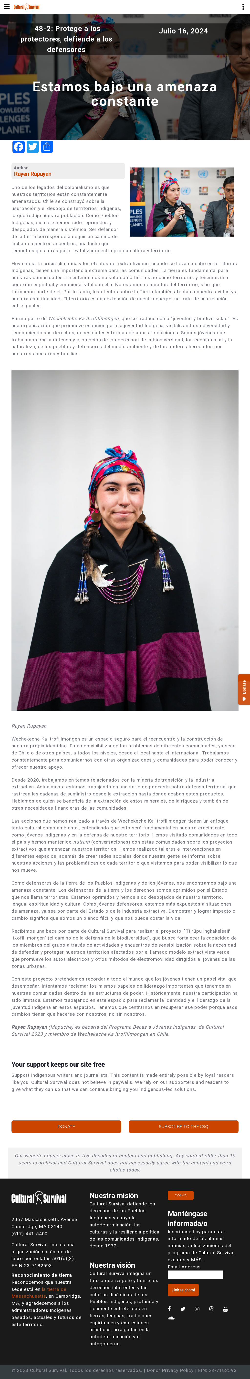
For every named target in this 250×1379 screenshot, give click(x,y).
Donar (181, 1195)
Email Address (184, 1267)
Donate (66, 1126)
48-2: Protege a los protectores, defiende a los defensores (66, 39)
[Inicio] (26, 6)
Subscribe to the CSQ (183, 1126)
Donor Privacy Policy (170, 1370)
